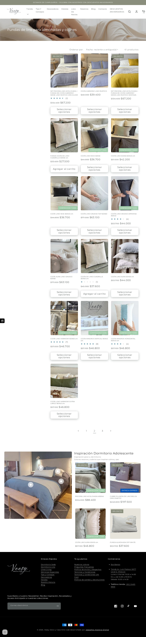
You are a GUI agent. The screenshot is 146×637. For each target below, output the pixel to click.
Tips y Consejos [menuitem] (40, 10)
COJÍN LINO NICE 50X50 (90, 156)
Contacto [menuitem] (102, 9)
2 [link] (94, 430)
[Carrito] (143, 12)
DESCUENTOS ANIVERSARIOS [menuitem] (117, 10)
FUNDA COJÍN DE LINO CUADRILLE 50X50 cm (59, 157)
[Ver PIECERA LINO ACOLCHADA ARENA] (30, 484)
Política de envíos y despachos (87, 569)
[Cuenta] (136, 12)
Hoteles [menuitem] (64, 9)
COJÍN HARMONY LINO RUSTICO (94, 91)
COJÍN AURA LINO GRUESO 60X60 (61, 277)
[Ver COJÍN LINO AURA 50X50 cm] (41, 467)
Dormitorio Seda (48, 564)
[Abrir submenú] (28, 14)
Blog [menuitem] (93, 9)
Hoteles (44, 580)
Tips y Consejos (48, 575)
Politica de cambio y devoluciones (89, 580)
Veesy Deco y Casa (52, 630)
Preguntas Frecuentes (84, 567)
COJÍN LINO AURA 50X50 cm (122, 277)
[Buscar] (129, 12)
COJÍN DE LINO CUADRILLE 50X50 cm (92, 277)
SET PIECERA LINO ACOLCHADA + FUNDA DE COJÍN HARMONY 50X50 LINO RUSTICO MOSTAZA (124, 93)
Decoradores (46, 577)
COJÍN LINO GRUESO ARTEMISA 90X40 (124, 215)
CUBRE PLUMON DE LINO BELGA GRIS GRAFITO (123, 497)
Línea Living (46, 569)
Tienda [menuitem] (29, 9)
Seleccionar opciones (64, 110)
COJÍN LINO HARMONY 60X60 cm (64, 339)
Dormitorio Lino (48, 567)
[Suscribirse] (57, 606)
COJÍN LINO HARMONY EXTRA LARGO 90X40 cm (62, 402)
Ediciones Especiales (50, 572)
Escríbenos (115, 564)
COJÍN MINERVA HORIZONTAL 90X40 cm (123, 339)
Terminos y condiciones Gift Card (86, 576)
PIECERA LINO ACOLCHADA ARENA (89, 496)
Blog (43, 585)
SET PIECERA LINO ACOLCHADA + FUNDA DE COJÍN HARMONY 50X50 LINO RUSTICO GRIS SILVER (64, 93)
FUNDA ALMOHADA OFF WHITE (123, 542)
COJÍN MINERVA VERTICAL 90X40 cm (94, 339)
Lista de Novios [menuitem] (74, 11)
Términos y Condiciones (84, 572)
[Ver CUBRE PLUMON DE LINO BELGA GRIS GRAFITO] (61, 481)
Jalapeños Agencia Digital (97, 630)
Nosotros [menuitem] (84, 9)
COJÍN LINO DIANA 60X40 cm (123, 156)
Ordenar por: (76, 49)
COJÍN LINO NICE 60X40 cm (61, 214)
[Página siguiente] (110, 431)
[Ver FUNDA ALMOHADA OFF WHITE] (57, 471)
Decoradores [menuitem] (52, 9)
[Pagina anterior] (78, 431)
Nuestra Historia (48, 582)
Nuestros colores (81, 564)
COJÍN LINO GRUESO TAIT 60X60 (94, 214)
